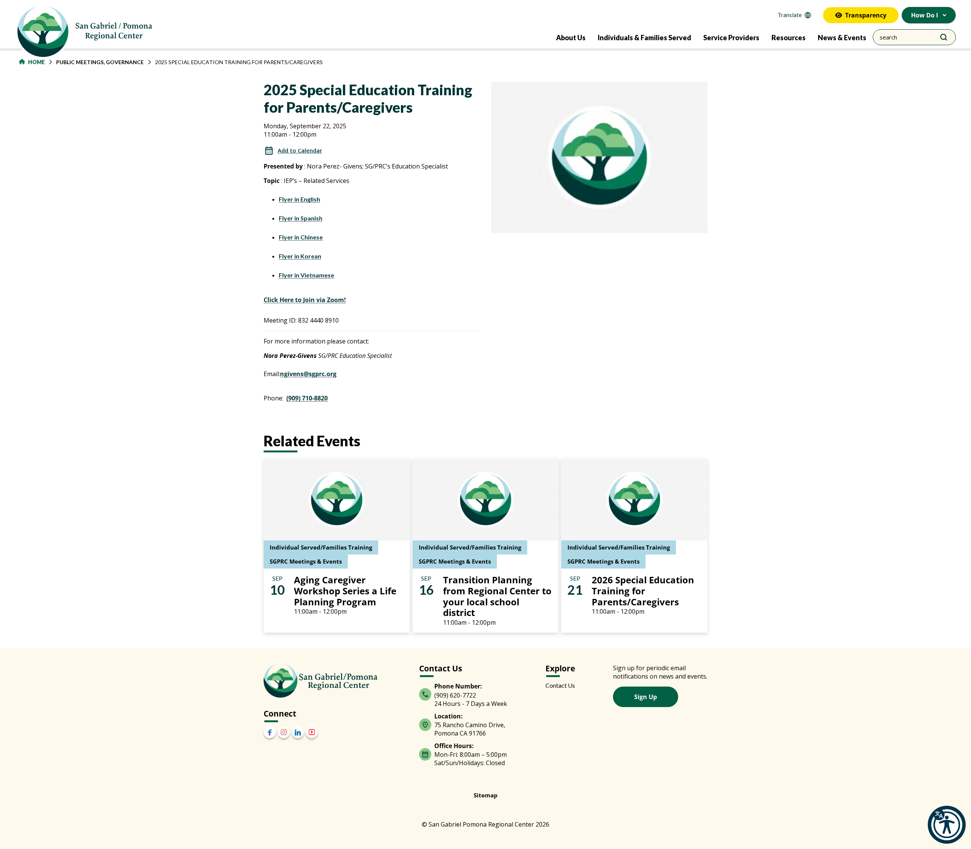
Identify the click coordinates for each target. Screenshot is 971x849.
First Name (392, 341)
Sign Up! (485, 573)
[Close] (596, 260)
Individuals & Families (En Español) (439, 468)
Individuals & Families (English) (433, 480)
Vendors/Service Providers (426, 514)
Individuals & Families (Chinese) (434, 457)
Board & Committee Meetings (430, 434)
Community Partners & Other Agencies (443, 445)
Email (385, 304)
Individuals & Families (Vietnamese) (439, 502)
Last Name (392, 378)
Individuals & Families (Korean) (433, 491)
